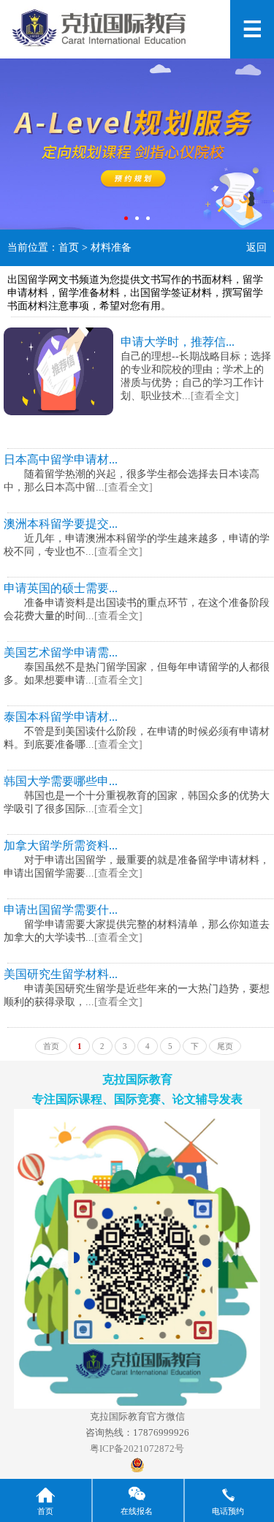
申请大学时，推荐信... (178, 342)
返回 (256, 247)
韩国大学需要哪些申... (61, 781)
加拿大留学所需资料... (61, 845)
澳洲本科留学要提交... (61, 524)
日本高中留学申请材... (61, 459)
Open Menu (252, 29)
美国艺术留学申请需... (61, 652)
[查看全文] (215, 395)
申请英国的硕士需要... (61, 588)
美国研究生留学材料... (61, 974)
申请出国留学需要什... (61, 910)
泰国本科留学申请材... (61, 717)
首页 (68, 247)
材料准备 (111, 247)
